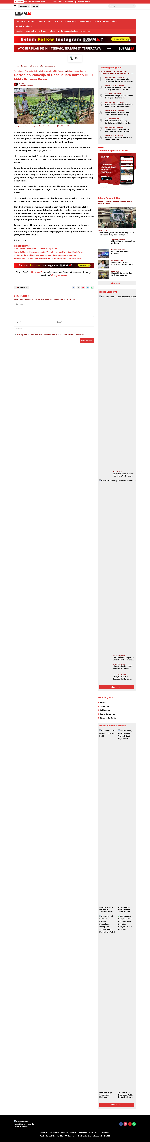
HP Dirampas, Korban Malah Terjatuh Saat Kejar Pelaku (124, 909)
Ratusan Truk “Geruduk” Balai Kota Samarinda (118, 139)
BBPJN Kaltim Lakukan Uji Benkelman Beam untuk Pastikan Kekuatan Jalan (47, 258)
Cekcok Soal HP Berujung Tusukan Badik (43, 2)
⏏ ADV (57, 21)
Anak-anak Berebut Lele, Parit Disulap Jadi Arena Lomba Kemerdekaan (118, 88)
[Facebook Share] (73, 287)
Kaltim (31, 21)
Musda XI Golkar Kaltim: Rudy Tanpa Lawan (121, 274)
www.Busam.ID (96, 1136)
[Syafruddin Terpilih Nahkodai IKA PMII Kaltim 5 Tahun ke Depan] (103, 264)
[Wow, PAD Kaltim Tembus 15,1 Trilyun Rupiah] (105, 678)
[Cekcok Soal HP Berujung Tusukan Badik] (107, 817)
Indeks (52, 31)
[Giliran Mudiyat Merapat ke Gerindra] (103, 242)
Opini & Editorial (101, 21)
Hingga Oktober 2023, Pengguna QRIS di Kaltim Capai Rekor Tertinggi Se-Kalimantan (123, 667)
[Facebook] (121, 1124)
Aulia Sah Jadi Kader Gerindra (120, 253)
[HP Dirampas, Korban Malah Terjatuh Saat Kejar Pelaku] (126, 817)
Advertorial (19, 71)
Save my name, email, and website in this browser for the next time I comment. (50, 335)
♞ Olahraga (84, 21)
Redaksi (18, 31)
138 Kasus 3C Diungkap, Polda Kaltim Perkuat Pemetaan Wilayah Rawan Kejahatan (125, 1095)
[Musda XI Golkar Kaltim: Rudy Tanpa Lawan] (103, 274)
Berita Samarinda (107, 714)
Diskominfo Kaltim (108, 718)
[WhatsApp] (134, 1124)
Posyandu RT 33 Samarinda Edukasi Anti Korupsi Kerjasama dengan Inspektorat (119, 80)
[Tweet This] (78, 287)
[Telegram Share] (87, 287)
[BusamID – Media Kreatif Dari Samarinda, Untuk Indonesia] (23, 14)
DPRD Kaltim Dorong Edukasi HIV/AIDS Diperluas (35, 249)
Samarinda (104, 706)
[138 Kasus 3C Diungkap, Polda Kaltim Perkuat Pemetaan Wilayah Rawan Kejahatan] (126, 1002)
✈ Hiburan (70, 21)
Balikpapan (105, 710)
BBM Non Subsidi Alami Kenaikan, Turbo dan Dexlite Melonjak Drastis (123, 475)
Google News (59, 275)
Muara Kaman (80, 71)
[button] (133, 6)
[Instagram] (125, 1124)
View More (116, 283)
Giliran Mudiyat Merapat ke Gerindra (123, 242)
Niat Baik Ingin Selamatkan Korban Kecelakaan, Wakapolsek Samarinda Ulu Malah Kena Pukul (107, 1095)
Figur (114, 21)
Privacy (42, 31)
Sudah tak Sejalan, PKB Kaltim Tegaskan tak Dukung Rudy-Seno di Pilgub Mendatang (116, 234)
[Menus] (15, 6)
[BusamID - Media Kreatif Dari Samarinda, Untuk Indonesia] (24, 1124)
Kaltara (42, 21)
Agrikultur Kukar (22, 26)
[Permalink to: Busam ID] (16, 84)
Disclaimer (85, 31)
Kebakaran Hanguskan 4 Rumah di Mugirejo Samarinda (119, 97)
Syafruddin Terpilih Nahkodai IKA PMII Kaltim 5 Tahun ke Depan (123, 263)
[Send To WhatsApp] (92, 287)
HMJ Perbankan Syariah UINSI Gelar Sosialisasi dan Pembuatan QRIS (123, 659)
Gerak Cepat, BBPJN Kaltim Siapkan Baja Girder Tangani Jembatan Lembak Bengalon (117, 130)
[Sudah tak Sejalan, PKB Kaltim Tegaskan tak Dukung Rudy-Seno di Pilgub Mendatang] (117, 217)
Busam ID (22, 83)
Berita (35, 6)
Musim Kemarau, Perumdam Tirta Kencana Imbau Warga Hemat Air (117, 113)
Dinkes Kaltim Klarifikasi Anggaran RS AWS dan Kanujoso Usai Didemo (45, 255)
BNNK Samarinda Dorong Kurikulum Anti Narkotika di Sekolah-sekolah (117, 122)
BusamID (36, 272)
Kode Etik (30, 31)
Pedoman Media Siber (68, 31)
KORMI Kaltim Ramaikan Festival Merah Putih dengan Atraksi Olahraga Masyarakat (119, 105)
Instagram (24, 6)
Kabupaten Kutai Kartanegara (53, 71)
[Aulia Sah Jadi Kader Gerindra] (103, 253)
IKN (49, 21)
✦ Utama (19, 21)
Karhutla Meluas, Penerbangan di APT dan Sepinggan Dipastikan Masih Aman (48, 252)
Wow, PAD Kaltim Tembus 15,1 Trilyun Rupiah (121, 678)
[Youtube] (130, 1124)
